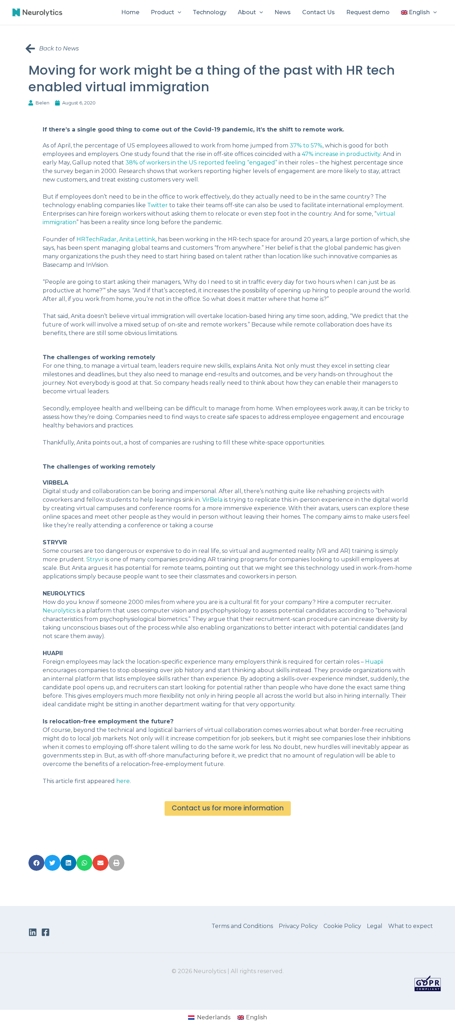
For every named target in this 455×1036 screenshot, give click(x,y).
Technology (209, 12)
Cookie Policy (342, 926)
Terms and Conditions (242, 926)
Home (130, 12)
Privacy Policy (298, 926)
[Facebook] (45, 932)
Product (162, 12)
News (282, 12)
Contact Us (318, 12)
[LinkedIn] (32, 932)
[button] (177, 12)
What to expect (410, 926)
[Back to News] (30, 48)
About (247, 12)
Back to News (59, 48)
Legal (374, 926)
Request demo (368, 12)
